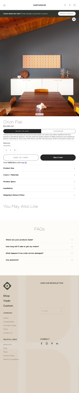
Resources (7, 344)
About (5, 318)
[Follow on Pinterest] (52, 343)
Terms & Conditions (11, 359)
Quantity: (7, 145)
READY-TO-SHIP (22, 131)
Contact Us (7, 333)
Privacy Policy (9, 356)
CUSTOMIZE (58, 131)
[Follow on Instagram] (46, 343)
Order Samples (67, 13)
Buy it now (58, 157)
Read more (6, 143)
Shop (6, 296)
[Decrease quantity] (6, 150)
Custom (8, 305)
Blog (5, 348)
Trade (6, 300)
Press (5, 352)
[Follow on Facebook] (41, 343)
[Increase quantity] (15, 150)
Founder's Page (9, 325)
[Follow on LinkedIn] (57, 343)
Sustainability (8, 322)
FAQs (5, 329)
